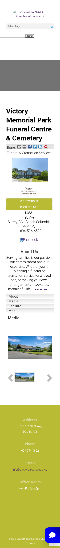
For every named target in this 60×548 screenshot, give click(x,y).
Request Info (29, 207)
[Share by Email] (24, 146)
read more (40, 289)
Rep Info (14, 306)
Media (13, 301)
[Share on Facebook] (30, 146)
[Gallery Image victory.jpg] (24, 377)
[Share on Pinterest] (46, 146)
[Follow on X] (47, 504)
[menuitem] (30, 36)
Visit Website (29, 201)
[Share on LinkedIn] (40, 146)
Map (11, 311)
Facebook (30, 240)
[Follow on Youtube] (30, 517)
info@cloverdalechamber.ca (30, 469)
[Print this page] (19, 146)
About (13, 296)
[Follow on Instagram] (15, 504)
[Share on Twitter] (35, 146)
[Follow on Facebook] (33, 504)
